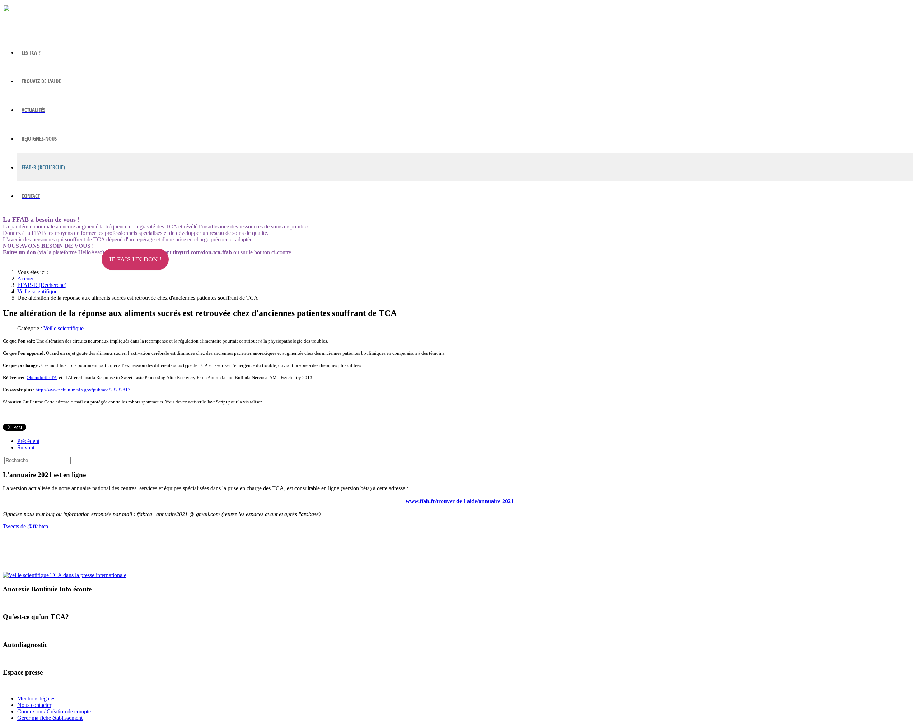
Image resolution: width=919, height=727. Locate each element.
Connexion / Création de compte (54, 711)
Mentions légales (36, 698)
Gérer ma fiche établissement (50, 718)
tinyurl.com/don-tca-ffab (202, 252)
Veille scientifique (63, 328)
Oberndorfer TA (42, 377)
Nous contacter (34, 705)
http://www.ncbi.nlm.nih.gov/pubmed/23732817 (83, 389)
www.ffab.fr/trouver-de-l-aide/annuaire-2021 (460, 501)
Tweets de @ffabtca (25, 526)
